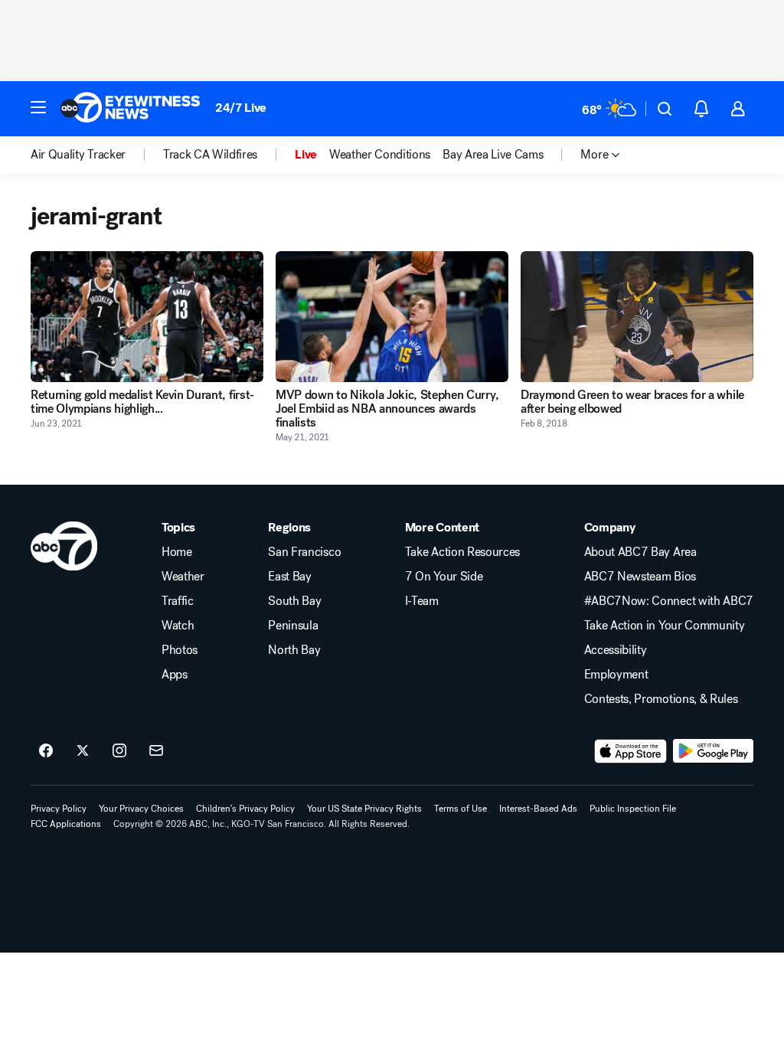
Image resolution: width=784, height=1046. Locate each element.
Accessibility (615, 650)
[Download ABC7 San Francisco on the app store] (631, 751)
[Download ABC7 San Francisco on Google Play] (713, 751)
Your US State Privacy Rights (364, 808)
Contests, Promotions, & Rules (661, 699)
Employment (616, 674)
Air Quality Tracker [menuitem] (78, 155)
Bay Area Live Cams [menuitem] (493, 155)
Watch (178, 625)
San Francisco (304, 552)
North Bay (294, 650)
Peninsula (293, 625)
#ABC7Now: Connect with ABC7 (668, 601)
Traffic (178, 601)
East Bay (289, 576)
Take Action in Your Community (664, 625)
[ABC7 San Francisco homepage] (130, 109)
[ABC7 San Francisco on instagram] (119, 751)
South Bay (294, 601)
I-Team (422, 601)
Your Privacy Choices (141, 808)
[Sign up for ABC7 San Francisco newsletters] (156, 751)
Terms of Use (460, 808)
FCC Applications (66, 824)
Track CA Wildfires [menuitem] (210, 155)
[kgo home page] (64, 545)
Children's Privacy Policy (245, 808)
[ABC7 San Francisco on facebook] (46, 751)
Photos (180, 650)
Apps (175, 674)
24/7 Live (240, 108)
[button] (38, 107)
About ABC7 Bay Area (640, 552)
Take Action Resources (462, 552)
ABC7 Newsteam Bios (640, 576)
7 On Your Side (444, 576)
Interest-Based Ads (538, 808)
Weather (183, 576)
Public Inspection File (633, 808)
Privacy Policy (59, 808)
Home (177, 552)
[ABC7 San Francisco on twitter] (82, 751)
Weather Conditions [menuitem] (379, 155)
